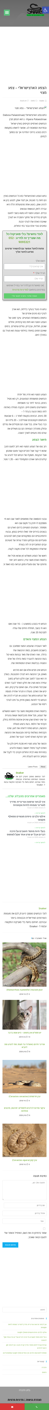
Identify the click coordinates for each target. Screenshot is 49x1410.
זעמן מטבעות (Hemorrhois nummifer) (25, 989)
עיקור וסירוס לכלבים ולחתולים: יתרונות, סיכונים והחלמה (24, 1109)
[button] (45, 10)
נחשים (33, 101)
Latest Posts (33, 767)
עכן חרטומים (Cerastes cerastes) (24, 1096)
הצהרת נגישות (33, 1399)
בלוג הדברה (24, 1390)
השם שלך (40, 260)
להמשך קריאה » (40, 813)
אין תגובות (23, 101)
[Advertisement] (24, 52)
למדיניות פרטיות (20, 289)
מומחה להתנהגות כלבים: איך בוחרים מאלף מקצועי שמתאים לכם (25, 1353)
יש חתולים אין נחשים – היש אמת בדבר (24, 1032)
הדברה (44, 1367)
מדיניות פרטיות (16, 1399)
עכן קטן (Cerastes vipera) (24, 1160)
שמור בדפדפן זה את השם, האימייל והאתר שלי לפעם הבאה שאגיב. (25, 1235)
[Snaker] (9, 775)
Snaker (41, 101)
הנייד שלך (40, 273)
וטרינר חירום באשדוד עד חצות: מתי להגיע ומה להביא (24, 1046)
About (43, 767)
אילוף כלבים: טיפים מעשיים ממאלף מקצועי (32, 1332)
